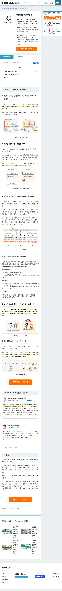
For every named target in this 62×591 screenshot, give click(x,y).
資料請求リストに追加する (20, 382)
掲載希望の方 (57, 3)
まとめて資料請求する (50, 17)
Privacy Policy (5, 579)
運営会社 (4, 571)
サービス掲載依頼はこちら (20, 577)
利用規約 (4, 576)
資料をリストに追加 (26, 48)
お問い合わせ (5, 573)
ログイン (52, 3)
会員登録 (46, 3)
